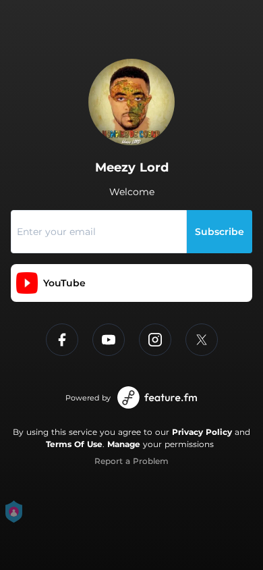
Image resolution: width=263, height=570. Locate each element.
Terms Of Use (74, 444)
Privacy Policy (202, 432)
